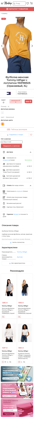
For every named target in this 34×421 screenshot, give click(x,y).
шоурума (6, 160)
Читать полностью (18, 242)
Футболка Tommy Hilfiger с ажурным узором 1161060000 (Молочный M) (24, 356)
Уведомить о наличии (11, 146)
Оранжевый (2, 124)
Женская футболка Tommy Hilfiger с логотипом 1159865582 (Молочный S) (8, 357)
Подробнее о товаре (16, 134)
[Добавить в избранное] (31, 135)
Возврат (16, 214)
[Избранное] (27, 3)
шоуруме (19, 191)
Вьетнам (20, 257)
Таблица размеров (19, 129)
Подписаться (8, 414)
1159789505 (22, 94)
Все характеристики (18, 263)
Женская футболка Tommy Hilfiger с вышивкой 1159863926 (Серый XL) (8, 312)
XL (3, 317)
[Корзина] (31, 3)
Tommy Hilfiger (22, 252)
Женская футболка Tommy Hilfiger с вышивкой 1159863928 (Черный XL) (24, 312)
